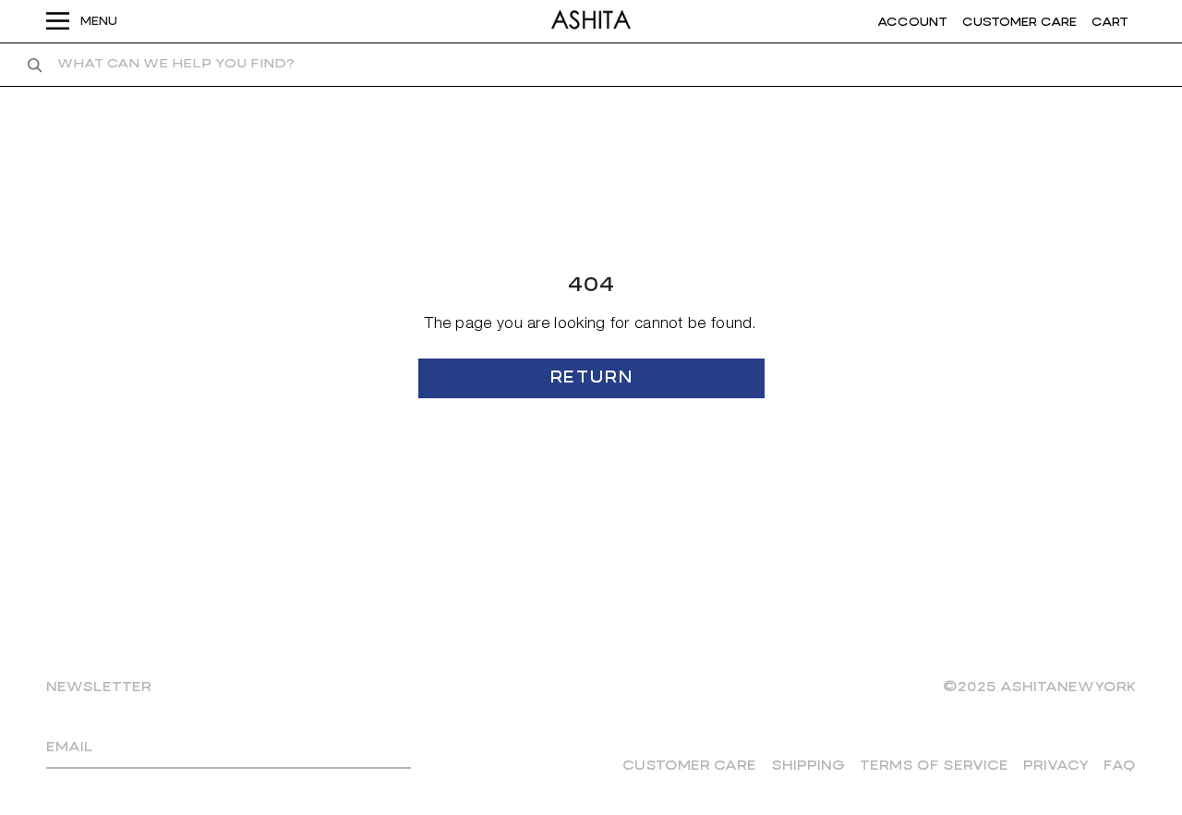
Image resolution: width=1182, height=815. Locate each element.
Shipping (808, 766)
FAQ (1120, 766)
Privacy (1056, 766)
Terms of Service (934, 766)
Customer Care (689, 766)
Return (591, 378)
